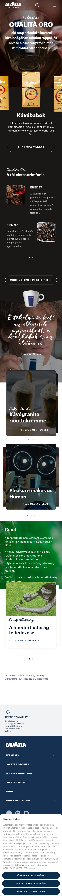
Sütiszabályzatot (22, 865)
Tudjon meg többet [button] (34, 430)
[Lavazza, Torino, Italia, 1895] (13, 5)
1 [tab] (28, 439)
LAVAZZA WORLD (17, 782)
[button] (37, 5)
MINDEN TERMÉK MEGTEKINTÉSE (31, 280)
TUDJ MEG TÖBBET (31, 147)
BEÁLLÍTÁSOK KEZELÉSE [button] (31, 883)
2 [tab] (31, 439)
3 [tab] (33, 439)
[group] (31, 89)
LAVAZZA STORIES (17, 764)
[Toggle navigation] (54, 5)
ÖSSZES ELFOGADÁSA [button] (31, 875)
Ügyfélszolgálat (16, 717)
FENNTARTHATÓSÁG (19, 773)
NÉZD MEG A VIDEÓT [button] (35, 504)
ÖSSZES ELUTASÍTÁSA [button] (31, 891)
